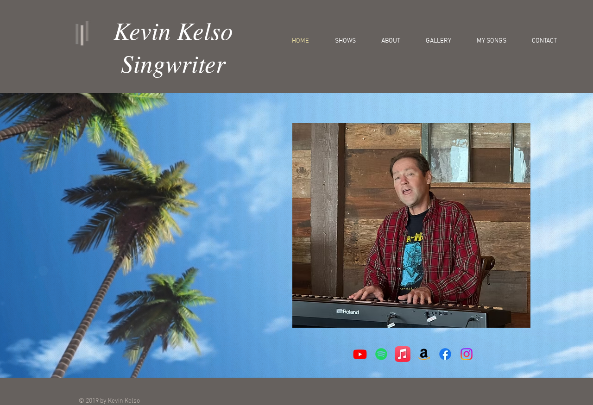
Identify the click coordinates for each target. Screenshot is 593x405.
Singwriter (173, 62)
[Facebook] (445, 354)
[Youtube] (360, 354)
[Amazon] (424, 354)
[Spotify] (381, 354)
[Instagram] (466, 354)
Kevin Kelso (173, 29)
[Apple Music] (402, 354)
